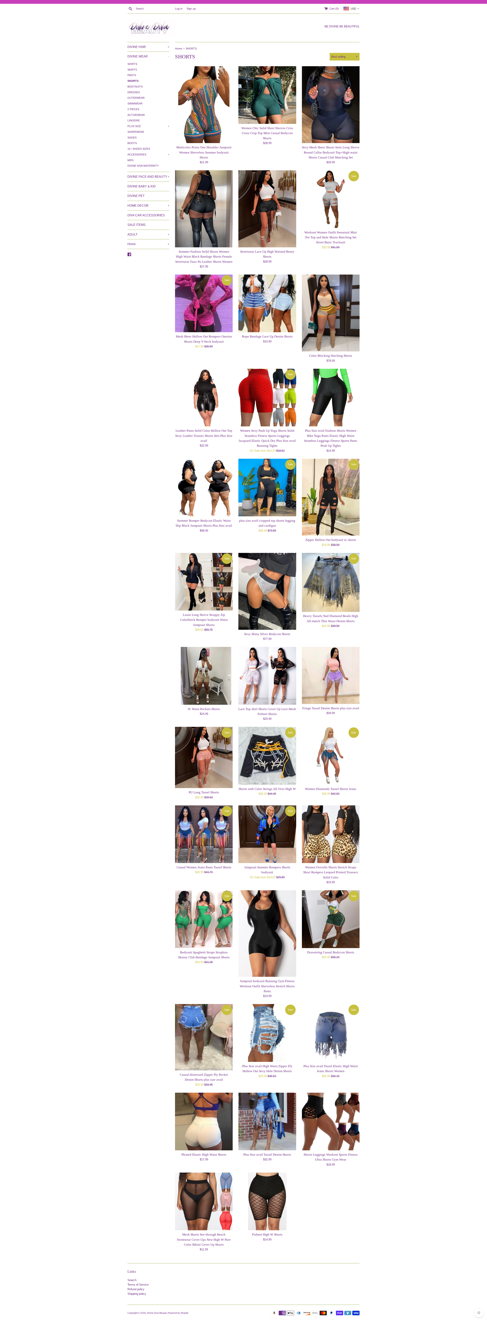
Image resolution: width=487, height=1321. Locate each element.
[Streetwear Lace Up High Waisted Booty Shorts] (267, 208)
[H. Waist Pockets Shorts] (204, 676)
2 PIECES (133, 109)
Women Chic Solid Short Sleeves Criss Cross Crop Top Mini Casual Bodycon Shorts (267, 133)
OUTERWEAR (136, 97)
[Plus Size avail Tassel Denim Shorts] (267, 1121)
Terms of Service (138, 1284)
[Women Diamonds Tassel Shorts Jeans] (331, 755)
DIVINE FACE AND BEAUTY (148, 176)
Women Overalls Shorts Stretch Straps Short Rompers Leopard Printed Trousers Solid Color (330, 872)
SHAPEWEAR (135, 132)
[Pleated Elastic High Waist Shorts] (204, 1121)
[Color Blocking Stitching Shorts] (331, 313)
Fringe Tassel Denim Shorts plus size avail (330, 708)
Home (148, 244)
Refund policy (135, 1289)
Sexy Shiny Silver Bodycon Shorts (267, 634)
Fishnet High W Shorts (267, 1234)
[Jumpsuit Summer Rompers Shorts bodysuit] (267, 834)
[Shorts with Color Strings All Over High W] (267, 755)
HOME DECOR (148, 205)
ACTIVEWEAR (136, 115)
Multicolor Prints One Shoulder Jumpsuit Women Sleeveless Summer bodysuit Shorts (204, 152)
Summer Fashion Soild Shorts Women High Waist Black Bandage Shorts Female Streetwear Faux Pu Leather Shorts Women (203, 257)
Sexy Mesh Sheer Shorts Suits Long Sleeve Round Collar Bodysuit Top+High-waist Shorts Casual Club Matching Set (330, 152)
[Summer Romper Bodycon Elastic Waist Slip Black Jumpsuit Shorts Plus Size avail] (204, 487)
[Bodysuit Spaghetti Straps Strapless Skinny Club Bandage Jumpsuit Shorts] (204, 919)
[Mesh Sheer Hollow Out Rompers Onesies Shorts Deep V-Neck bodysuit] (204, 303)
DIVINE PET (136, 195)
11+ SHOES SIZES (138, 148)
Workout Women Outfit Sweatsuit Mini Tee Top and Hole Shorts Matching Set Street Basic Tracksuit (330, 237)
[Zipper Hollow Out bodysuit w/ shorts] (331, 497)
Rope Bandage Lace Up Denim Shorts (267, 336)
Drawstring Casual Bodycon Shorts (330, 952)
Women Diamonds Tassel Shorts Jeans (330, 789)
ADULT (148, 234)
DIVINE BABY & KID (141, 186)
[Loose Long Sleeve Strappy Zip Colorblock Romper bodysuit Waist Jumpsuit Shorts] (204, 582)
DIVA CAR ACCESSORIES (146, 215)
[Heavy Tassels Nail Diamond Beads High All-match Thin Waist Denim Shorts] (331, 582)
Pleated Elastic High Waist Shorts (203, 1154)
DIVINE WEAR (148, 56)
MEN (130, 160)
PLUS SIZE (148, 126)
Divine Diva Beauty (156, 1313)
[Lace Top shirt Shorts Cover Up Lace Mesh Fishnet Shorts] (267, 676)
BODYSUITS (135, 86)
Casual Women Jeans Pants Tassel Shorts (204, 867)
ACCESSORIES (148, 154)
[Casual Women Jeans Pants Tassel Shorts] (204, 834)
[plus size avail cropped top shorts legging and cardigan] (267, 487)
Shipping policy (136, 1293)
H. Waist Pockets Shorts (204, 709)
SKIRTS (132, 69)
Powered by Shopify (178, 1313)
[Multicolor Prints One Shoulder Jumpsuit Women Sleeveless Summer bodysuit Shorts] (204, 104)
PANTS (131, 75)
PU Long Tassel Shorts (204, 792)
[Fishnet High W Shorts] (267, 1201)
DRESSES (133, 92)
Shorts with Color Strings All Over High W (267, 789)
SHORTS (132, 81)
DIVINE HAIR (148, 47)
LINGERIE (133, 120)
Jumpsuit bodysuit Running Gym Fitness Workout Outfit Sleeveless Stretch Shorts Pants (267, 986)
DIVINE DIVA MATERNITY (143, 165)
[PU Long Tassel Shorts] (204, 757)
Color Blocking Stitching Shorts (330, 356)
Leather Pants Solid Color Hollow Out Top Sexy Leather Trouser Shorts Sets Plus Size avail (203, 436)
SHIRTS (132, 64)
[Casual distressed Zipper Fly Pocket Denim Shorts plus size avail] (204, 1037)
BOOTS (132, 143)
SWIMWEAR (134, 103)
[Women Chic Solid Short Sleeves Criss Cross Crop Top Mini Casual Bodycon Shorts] (267, 95)
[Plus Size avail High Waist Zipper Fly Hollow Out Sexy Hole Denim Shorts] (267, 1033)
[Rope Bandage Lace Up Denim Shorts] (267, 303)
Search (131, 1280)
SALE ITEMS (136, 224)
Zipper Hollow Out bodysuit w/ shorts (330, 540)
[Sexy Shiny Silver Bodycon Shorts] (267, 591)
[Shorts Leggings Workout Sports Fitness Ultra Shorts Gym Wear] (331, 1121)
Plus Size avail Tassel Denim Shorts (267, 1154)
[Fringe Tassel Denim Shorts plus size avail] (331, 675)
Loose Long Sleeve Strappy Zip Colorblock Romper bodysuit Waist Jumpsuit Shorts (204, 620)
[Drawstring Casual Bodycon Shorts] (331, 919)
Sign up (191, 8)
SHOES (132, 137)
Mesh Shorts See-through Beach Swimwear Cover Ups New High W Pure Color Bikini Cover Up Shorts (204, 1239)
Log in (178, 8)
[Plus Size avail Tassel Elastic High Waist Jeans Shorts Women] (331, 1033)
